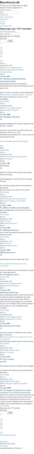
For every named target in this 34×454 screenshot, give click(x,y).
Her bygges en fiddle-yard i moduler (16, 383)
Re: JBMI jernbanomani (9, 230)
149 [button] (1, 54)
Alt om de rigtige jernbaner (13, 67)
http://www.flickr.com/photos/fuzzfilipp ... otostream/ (16, 95)
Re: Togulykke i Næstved (10, 117)
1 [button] (0, 43)
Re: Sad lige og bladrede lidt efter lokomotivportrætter (13, 80)
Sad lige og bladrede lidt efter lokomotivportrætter (11, 71)
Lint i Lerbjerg (9, 352)
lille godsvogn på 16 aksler (13, 319)
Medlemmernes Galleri (12, 350)
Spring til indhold (5, 10)
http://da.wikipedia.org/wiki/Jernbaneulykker (14, 141)
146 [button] (1, 48)
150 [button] (1, 57)
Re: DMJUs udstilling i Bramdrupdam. (15, 207)
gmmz (3, 63)
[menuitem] (6, 17)
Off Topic (8, 221)
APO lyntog (8, 159)
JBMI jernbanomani (11, 223)
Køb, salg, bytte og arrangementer (16, 157)
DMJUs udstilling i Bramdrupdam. (15, 201)
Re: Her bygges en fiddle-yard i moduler (15, 390)
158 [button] (1, 61)
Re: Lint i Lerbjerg (7, 359)
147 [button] (1, 50)
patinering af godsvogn (12, 286)
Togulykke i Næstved (11, 110)
